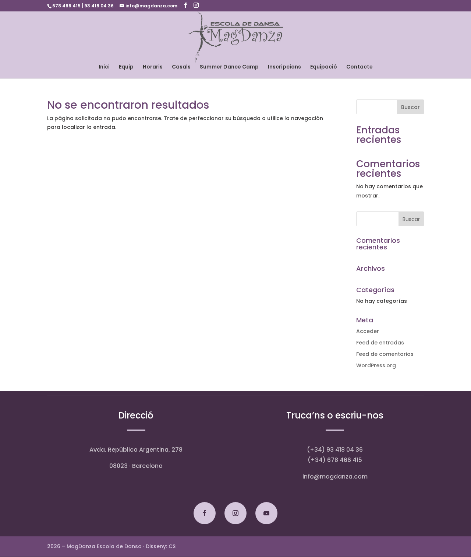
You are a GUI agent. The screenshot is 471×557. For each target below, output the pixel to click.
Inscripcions (284, 67)
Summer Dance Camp (229, 67)
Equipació (323, 67)
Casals (181, 67)
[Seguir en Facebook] (205, 513)
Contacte (359, 67)
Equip (126, 67)
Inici (104, 67)
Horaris (153, 67)
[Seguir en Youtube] (266, 513)
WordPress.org (376, 365)
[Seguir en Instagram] (235, 513)
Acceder (367, 331)
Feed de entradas (380, 342)
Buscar (410, 107)
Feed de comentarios (385, 354)
